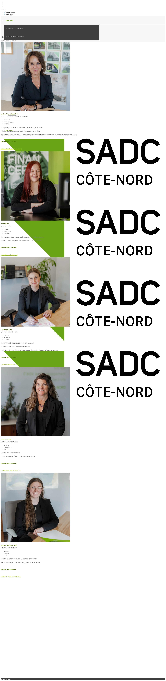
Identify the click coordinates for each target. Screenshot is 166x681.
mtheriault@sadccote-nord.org (11, 576)
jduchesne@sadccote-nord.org (10, 470)
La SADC (8, 40)
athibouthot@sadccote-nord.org (11, 149)
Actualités (11, 122)
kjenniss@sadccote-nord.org (10, 364)
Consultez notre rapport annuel (11, 644)
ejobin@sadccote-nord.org (9, 255)
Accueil (3, 40)
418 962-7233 (11, 658)
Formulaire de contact (9, 666)
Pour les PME (9, 21)
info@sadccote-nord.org (13, 660)
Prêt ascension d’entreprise (16, 36)
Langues (3, 9)
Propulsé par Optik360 (17, 679)
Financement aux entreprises (16, 28)
